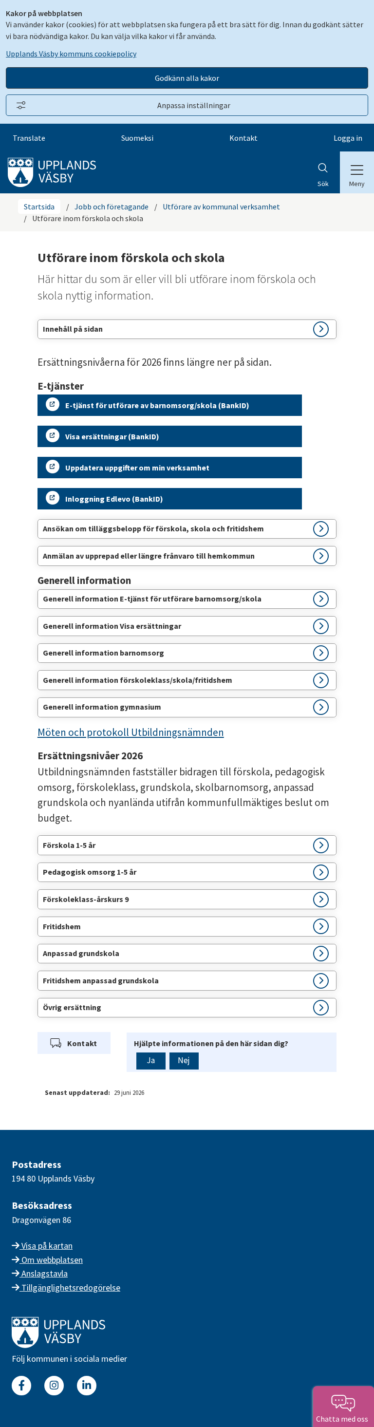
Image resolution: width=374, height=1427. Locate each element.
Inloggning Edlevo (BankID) (114, 499)
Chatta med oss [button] (343, 1419)
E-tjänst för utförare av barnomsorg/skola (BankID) (157, 405)
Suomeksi (137, 138)
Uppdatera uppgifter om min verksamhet (137, 467)
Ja (151, 1060)
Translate (29, 138)
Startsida (39, 206)
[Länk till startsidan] (58, 1345)
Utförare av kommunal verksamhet (221, 206)
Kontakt (243, 138)
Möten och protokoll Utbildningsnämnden (130, 732)
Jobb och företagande (112, 206)
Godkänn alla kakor (187, 78)
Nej (184, 1060)
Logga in (348, 138)
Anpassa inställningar (193, 105)
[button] (187, 329)
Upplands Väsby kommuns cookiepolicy (71, 53)
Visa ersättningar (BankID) (112, 436)
